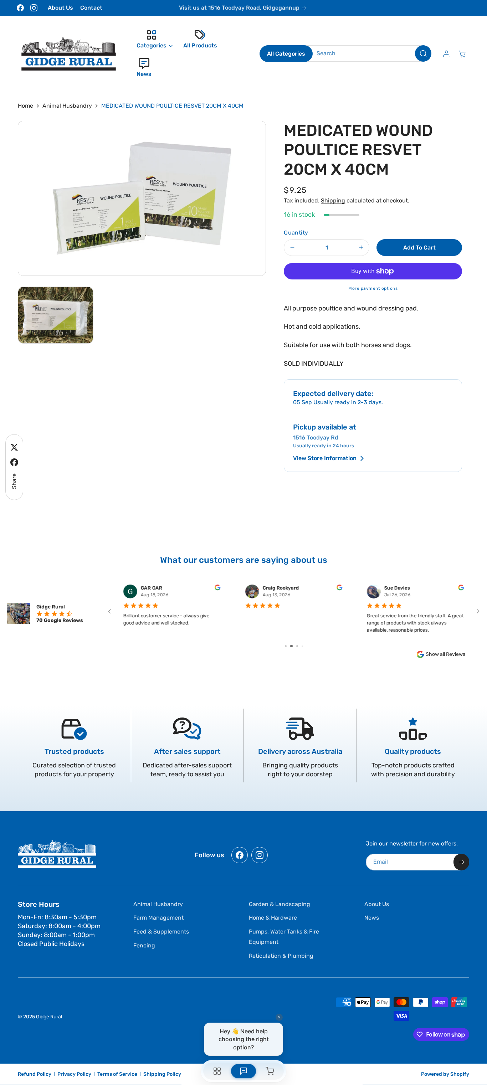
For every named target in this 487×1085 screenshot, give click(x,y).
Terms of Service (117, 1074)
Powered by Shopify (445, 1074)
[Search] (423, 53)
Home (25, 105)
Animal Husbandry (67, 105)
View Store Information (325, 458)
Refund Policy (34, 1074)
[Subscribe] (461, 862)
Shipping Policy (162, 1074)
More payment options (373, 288)
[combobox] (368, 53)
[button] (152, 39)
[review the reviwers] (218, 589)
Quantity (296, 232)
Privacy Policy (74, 1074)
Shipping (333, 200)
